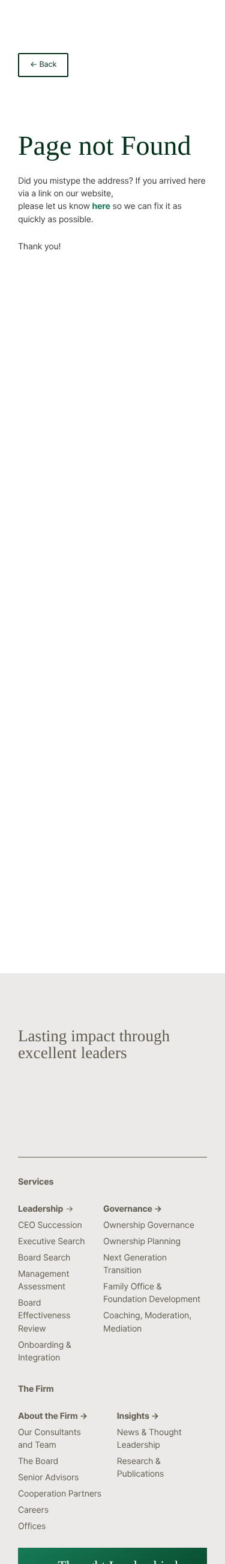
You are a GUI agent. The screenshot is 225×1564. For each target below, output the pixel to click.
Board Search (44, 1258)
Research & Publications (140, 1467)
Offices (32, 1526)
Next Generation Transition (135, 1264)
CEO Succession (50, 1225)
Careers (33, 1510)
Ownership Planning (142, 1241)
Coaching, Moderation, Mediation (147, 1321)
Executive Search (51, 1241)
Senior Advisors (48, 1477)
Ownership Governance (148, 1225)
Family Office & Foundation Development (151, 1293)
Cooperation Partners (59, 1494)
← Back (43, 64)
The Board (38, 1461)
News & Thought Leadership (149, 1438)
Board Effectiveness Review (44, 1315)
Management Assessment (43, 1280)
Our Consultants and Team (49, 1438)
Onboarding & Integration (44, 1351)
